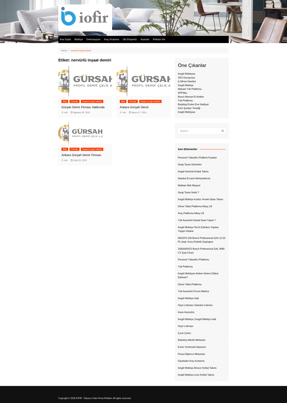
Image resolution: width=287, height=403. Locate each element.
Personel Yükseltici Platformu (193, 259)
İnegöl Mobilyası (186, 73)
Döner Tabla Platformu (190, 284)
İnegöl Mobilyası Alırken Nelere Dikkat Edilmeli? (198, 275)
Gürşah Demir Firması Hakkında (82, 107)
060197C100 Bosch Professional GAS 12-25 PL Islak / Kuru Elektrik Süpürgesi (201, 240)
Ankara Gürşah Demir (134, 107)
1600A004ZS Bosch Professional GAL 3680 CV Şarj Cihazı (201, 251)
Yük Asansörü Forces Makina (193, 291)
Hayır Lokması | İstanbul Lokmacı (195, 305)
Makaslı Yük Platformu (190, 89)
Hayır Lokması (185, 326)
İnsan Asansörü (186, 312)
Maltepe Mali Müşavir (189, 185)
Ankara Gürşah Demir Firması (81, 155)
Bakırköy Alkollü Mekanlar (191, 340)
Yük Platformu (185, 100)
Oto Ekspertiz (130, 39)
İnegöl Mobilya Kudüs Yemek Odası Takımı (200, 199)
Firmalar (74, 101)
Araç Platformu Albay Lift (191, 213)
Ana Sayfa (65, 39)
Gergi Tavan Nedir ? (188, 192)
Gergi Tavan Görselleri (190, 164)
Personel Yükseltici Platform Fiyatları (197, 157)
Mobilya (78, 39)
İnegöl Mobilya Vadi (188, 298)
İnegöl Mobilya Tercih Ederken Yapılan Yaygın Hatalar (198, 229)
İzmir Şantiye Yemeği (189, 108)
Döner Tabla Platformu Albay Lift (195, 206)
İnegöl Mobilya (185, 85)
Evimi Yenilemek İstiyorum (192, 347)
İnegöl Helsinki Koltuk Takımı (193, 171)
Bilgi (65, 101)
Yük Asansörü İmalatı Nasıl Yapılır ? (197, 220)
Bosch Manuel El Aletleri (191, 97)
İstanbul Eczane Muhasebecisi (194, 178)
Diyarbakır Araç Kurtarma (191, 361)
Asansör (145, 39)
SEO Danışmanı (186, 77)
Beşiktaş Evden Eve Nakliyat (193, 104)
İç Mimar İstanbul (187, 81)
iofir (66, 112)
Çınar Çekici (184, 333)
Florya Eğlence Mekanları (191, 354)
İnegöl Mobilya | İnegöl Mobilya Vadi (197, 319)
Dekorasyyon (93, 39)
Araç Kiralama (111, 39)
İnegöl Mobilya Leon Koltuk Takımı (196, 375)
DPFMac (182, 93)
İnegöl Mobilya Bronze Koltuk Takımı (197, 368)
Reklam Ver (159, 39)
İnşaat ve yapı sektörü (92, 101)
